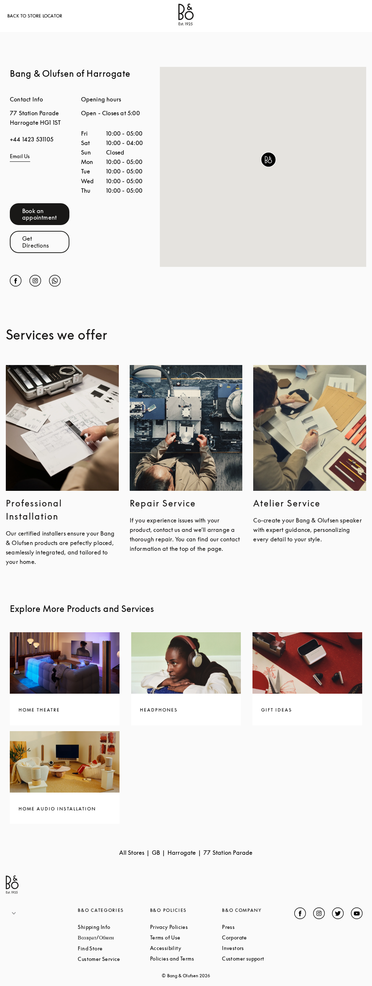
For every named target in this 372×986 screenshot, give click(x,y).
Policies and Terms (186, 958)
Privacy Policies (186, 927)
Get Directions (45, 242)
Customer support (258, 958)
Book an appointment (45, 214)
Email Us (20, 156)
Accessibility (186, 948)
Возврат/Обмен (114, 937)
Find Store (114, 948)
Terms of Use (186, 937)
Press (256, 927)
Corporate (258, 937)
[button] (268, 159)
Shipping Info (114, 927)
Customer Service (114, 959)
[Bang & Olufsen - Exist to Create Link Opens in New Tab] (186, 23)
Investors (258, 948)
